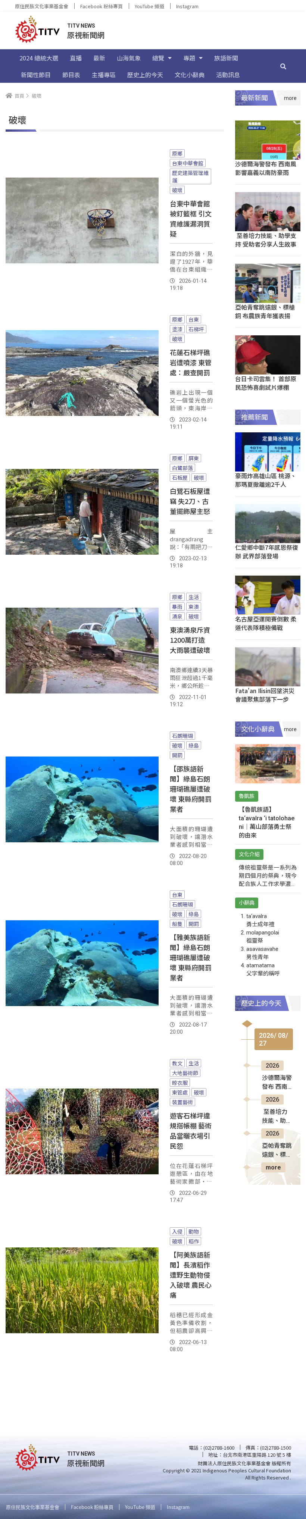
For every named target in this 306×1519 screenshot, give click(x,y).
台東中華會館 (187, 163)
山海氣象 (129, 57)
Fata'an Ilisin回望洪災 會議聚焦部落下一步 (264, 695)
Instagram (187, 6)
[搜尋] (283, 66)
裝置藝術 (182, 1102)
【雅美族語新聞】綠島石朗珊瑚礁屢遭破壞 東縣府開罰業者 (191, 957)
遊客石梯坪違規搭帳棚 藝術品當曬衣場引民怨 (191, 1130)
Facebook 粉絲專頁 (101, 6)
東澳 (193, 606)
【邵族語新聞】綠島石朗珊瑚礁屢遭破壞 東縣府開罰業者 (191, 789)
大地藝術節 (185, 1073)
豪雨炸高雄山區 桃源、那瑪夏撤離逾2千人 (265, 480)
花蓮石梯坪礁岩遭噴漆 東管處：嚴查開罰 (191, 362)
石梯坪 (196, 329)
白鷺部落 (182, 468)
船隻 (177, 923)
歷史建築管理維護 (190, 176)
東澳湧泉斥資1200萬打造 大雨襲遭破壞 (190, 640)
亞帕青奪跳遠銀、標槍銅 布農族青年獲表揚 (265, 311)
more (273, 1167)
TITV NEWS (81, 26)
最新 (99, 57)
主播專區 (104, 74)
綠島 (193, 745)
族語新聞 (226, 57)
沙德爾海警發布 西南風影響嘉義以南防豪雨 (265, 168)
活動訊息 (228, 74)
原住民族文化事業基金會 (41, 6)
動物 (193, 1231)
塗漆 (177, 329)
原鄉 (177, 153)
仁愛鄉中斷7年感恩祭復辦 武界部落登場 (266, 551)
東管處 (180, 1092)
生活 (193, 597)
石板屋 (180, 477)
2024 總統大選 (38, 57)
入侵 (177, 1231)
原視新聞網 (85, 34)
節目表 (71, 74)
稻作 (193, 1241)
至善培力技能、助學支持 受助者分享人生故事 (265, 239)
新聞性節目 (36, 74)
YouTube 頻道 (149, 6)
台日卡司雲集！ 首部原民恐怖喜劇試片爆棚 (265, 383)
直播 (76, 57)
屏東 (193, 458)
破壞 (177, 190)
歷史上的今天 (145, 74)
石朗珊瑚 (182, 735)
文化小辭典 (189, 74)
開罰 (177, 755)
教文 (177, 1063)
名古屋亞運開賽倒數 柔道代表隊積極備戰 (265, 623)
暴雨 (177, 606)
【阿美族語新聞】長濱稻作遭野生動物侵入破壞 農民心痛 (191, 1275)
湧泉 (177, 616)
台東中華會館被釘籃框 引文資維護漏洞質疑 (191, 218)
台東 (193, 319)
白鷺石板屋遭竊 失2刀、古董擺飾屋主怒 (190, 501)
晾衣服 (180, 1082)
